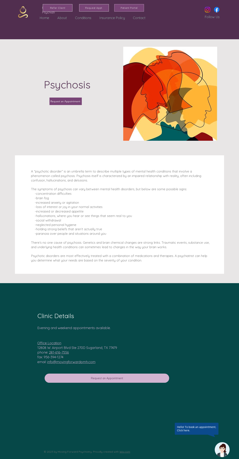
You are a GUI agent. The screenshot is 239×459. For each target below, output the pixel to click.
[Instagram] (207, 9)
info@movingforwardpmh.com (71, 362)
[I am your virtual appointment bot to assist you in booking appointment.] (222, 449)
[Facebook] (216, 9)
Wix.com (125, 451)
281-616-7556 (59, 352)
